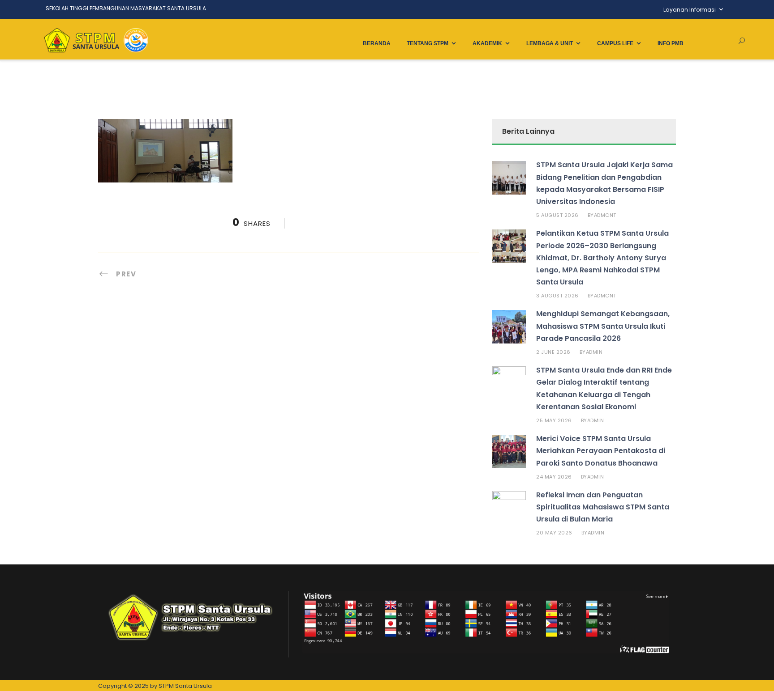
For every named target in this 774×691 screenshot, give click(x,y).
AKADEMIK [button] (487, 43)
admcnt (605, 215)
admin (594, 352)
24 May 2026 (554, 476)
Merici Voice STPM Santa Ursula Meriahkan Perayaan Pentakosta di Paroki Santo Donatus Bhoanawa (600, 450)
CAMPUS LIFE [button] (615, 43)
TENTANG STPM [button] (427, 43)
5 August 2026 (557, 215)
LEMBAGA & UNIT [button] (549, 43)
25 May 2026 (554, 420)
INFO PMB (671, 43)
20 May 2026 (554, 532)
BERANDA (377, 43)
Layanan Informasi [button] (689, 9)
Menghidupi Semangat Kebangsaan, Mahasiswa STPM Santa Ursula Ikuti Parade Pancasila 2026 (603, 326)
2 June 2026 (553, 352)
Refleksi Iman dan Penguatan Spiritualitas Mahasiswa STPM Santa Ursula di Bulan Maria (602, 507)
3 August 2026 (557, 295)
